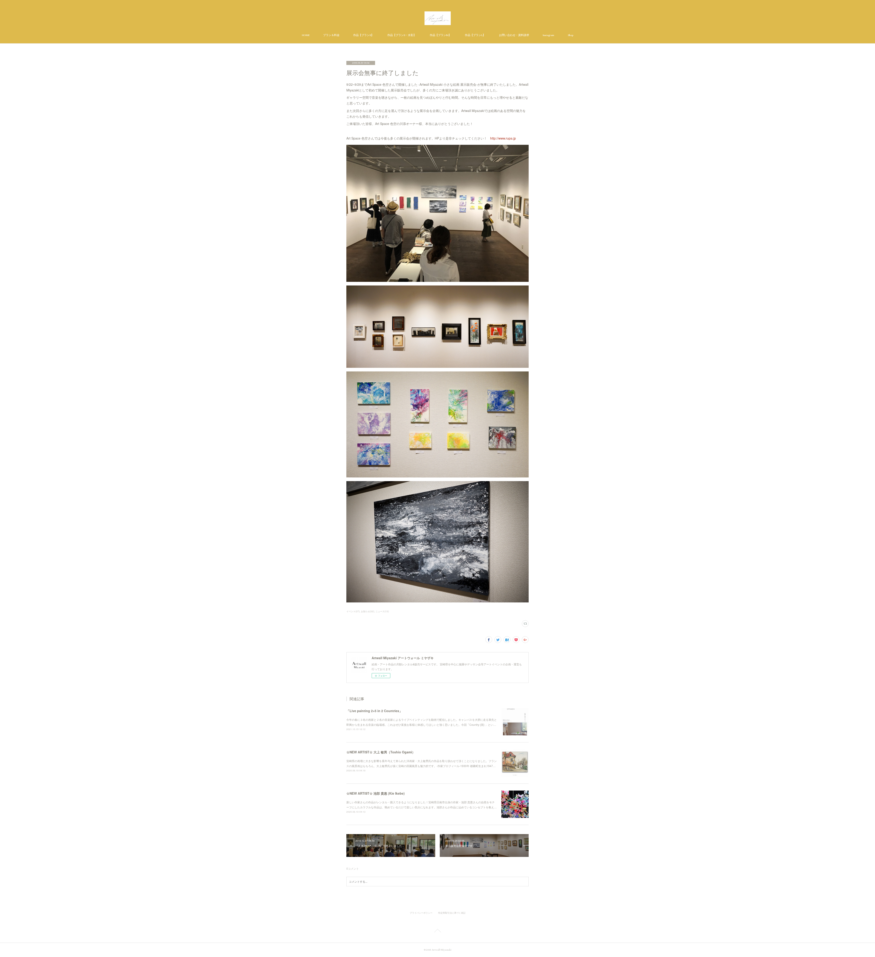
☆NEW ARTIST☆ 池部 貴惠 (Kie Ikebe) (375, 793)
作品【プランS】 (363, 35)
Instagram (548, 35)
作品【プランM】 (440, 35)
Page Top (437, 931)
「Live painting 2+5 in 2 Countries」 (374, 710)
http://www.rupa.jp (503, 138)
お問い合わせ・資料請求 (514, 35)
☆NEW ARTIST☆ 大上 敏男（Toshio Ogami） (380, 752)
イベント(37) (353, 611)
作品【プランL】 (475, 35)
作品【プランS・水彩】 (401, 35)
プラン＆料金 (331, 35)
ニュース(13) (382, 611)
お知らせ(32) (367, 611)
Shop (570, 35)
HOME (305, 35)
